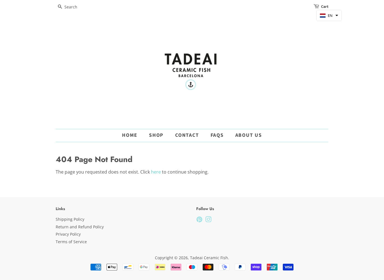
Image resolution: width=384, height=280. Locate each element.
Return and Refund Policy (80, 226)
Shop (156, 135)
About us (248, 135)
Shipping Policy (70, 219)
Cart (324, 7)
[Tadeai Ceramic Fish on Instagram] (208, 220)
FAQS (217, 135)
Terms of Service (71, 241)
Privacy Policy (68, 234)
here (156, 172)
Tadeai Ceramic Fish (209, 257)
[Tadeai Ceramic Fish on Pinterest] (199, 220)
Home (129, 135)
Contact (187, 135)
